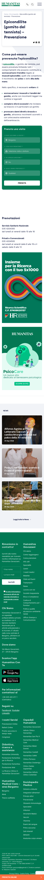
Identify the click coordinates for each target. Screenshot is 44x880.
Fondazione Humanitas (11, 764)
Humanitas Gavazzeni (32, 727)
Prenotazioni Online (9, 724)
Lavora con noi (29, 590)
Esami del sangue (30, 824)
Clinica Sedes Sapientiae (28, 767)
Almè (4, 794)
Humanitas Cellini (30, 755)
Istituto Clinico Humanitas (28, 731)
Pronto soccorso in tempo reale (9, 732)
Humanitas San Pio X (31, 736)
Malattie (26, 576)
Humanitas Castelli (30, 752)
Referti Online (7, 727)
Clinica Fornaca (29, 759)
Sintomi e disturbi (30, 789)
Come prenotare (29, 558)
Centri (25, 569)
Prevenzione (28, 800)
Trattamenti (27, 583)
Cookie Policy (24, 873)
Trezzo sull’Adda (8, 798)
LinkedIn (6, 713)
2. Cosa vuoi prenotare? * (13, 146)
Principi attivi (28, 796)
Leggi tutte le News (21, 519)
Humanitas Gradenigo (31, 763)
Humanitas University (10, 754)
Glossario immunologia (32, 803)
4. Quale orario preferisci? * (14, 168)
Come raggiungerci (30, 555)
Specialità (27, 565)
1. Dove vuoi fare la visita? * (14, 135)
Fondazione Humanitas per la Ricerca (11, 759)
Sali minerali (28, 831)
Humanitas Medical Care (30, 741)
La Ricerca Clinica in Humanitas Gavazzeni (10, 772)
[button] (39, 4)
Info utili (26, 562)
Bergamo (5, 791)
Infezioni (26, 810)
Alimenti (26, 835)
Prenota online (9, 877)
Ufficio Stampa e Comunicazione (30, 618)
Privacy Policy (14, 873)
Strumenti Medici (30, 814)
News (25, 586)
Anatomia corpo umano (32, 838)
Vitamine (26, 821)
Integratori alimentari (31, 793)
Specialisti (27, 807)
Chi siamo (27, 551)
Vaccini (26, 817)
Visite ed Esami (29, 579)
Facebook (6, 710)
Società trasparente (31, 593)
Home (6, 14)
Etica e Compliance (30, 597)
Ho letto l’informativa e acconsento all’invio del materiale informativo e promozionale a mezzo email (12, 597)
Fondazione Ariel (8, 767)
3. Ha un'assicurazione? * (13, 157)
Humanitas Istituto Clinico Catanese (30, 773)
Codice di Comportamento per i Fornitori (31, 602)
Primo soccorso (29, 828)
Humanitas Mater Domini (30, 747)
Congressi (6, 737)
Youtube (15, 710)
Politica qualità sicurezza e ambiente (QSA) (31, 611)
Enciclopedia (14, 14)
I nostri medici (28, 572)
